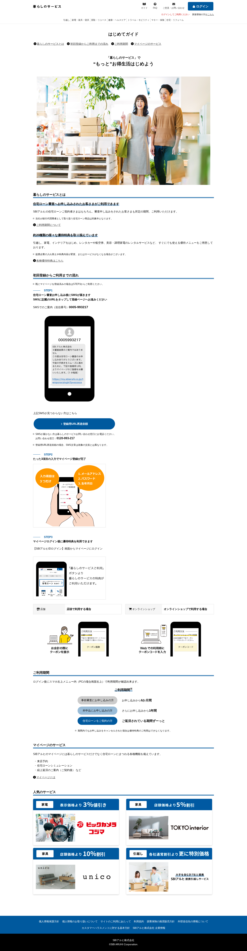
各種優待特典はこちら (49, 260)
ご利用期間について (48, 224)
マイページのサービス (147, 43)
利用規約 (139, 921)
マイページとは (45, 777)
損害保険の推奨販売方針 (161, 921)
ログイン (202, 6)
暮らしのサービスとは (50, 43)
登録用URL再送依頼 (75, 423)
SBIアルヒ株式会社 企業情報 (149, 927)
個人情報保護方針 (49, 921)
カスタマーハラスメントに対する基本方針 (106, 927)
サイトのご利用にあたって (116, 921)
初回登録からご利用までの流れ (89, 43)
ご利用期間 (121, 43)
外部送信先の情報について (193, 921)
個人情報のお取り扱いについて (80, 921)
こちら (210, 14)
